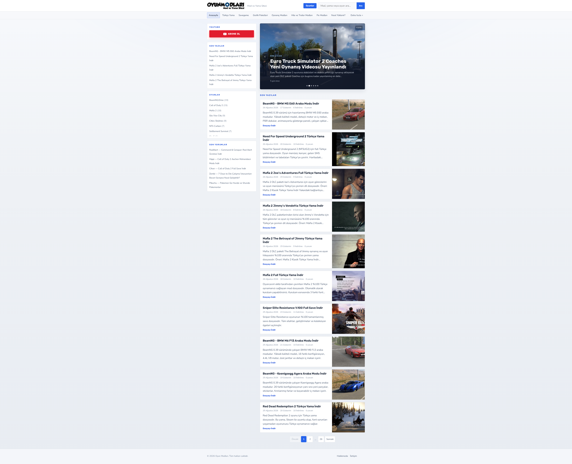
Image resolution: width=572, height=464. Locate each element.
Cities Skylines (218, 120)
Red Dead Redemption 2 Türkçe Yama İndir (292, 406)
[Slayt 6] (317, 85)
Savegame (244, 15)
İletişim (353, 455)
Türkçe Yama (228, 15)
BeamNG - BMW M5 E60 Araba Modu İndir (230, 51)
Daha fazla (357, 15)
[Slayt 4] (313, 85)
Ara (360, 6)
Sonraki (330, 439)
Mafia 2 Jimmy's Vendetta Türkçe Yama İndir (230, 75)
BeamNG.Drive (218, 100)
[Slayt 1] (307, 85)
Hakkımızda (342, 455)
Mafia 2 (215, 110)
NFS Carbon (216, 126)
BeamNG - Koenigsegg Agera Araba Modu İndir (295, 373)
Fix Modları (322, 15)
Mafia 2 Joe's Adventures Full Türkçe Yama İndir (295, 173)
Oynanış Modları (279, 15)
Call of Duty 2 (218, 105)
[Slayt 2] (309, 85)
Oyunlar (310, 5)
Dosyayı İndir (269, 125)
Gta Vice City (217, 115)
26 (321, 439)
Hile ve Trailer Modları (302, 15)
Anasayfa (213, 15)
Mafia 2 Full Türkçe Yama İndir (283, 275)
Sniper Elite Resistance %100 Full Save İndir (293, 308)
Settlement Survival (220, 131)
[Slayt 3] (311, 85)
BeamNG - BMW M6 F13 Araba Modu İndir (290, 340)
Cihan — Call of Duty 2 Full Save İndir (227, 168)
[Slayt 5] (315, 85)
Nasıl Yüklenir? (338, 15)
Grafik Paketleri (260, 15)
